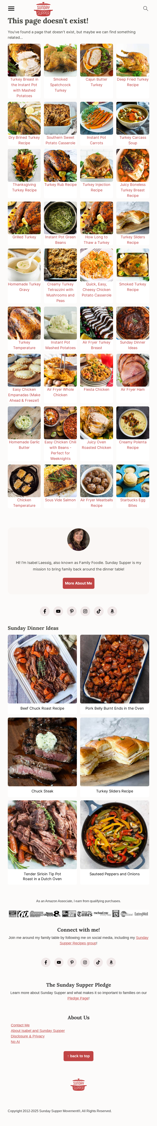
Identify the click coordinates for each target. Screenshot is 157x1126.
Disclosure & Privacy (28, 1036)
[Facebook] (45, 611)
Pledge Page (78, 998)
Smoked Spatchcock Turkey (60, 84)
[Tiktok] (99, 611)
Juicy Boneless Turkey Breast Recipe (133, 190)
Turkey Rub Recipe (60, 184)
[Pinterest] (72, 611)
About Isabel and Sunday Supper (38, 1031)
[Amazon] (112, 611)
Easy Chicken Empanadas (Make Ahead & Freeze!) (24, 395)
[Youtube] (58, 611)
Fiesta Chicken (96, 389)
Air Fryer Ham (133, 389)
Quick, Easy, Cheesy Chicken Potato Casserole (96, 289)
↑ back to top (78, 1056)
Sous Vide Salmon (60, 500)
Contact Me (20, 1025)
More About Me (78, 583)
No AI (15, 1042)
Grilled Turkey (24, 237)
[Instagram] (85, 611)
